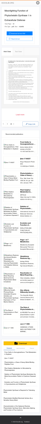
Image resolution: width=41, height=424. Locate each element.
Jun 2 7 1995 (25, 324)
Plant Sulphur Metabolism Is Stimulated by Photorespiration (26, 191)
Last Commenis (20, 348)
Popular (32, 348)
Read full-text (15, 39)
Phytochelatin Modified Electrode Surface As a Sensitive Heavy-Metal (18, 399)
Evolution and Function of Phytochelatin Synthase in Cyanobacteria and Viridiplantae (27, 224)
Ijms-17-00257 (25, 159)
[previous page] (3, 124)
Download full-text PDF (18, 33)
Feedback (27, 422)
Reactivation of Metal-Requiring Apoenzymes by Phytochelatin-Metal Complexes (27, 274)
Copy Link (31, 124)
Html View (7, 51)
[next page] (13, 124)
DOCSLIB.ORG (7, 2)
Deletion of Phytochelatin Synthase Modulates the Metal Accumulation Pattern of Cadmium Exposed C (28, 207)
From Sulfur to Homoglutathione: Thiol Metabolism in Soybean (27, 143)
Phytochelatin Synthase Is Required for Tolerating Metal (19, 391)
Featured (9, 348)
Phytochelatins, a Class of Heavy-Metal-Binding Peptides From (26, 174)
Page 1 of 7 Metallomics (24, 241)
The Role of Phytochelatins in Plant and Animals (27, 308)
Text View (18, 51)
